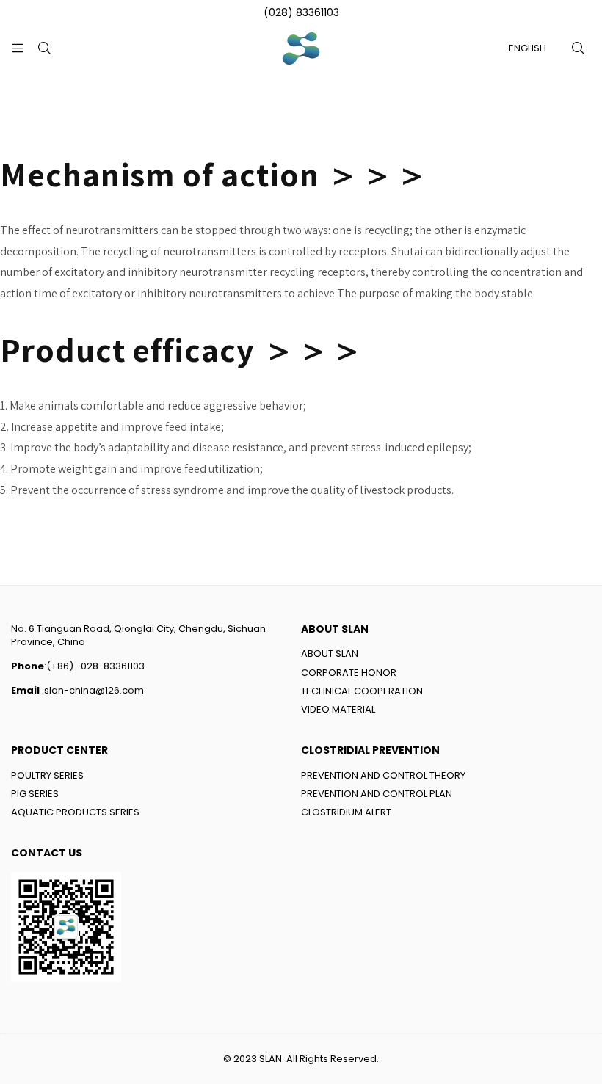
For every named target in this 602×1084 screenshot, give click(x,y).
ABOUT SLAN (329, 654)
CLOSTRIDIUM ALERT (346, 812)
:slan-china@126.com (92, 690)
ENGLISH (527, 48)
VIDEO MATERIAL (338, 709)
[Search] (44, 48)
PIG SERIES (35, 794)
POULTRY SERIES (47, 775)
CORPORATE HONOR (348, 673)
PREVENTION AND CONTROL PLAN (376, 794)
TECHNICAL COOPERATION (362, 691)
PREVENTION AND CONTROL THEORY (383, 775)
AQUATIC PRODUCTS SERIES (75, 812)
